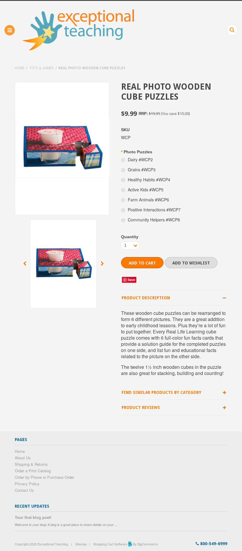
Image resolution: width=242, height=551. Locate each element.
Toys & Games (41, 68)
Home (19, 68)
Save (131, 279)
